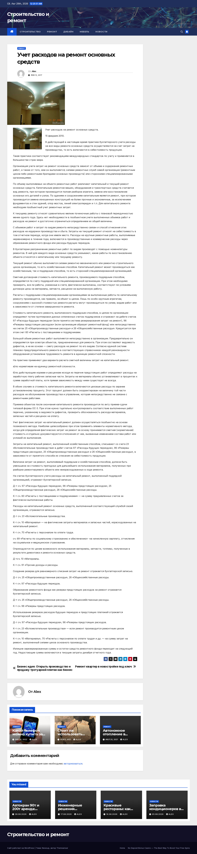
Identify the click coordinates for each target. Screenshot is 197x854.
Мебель (84, 31)
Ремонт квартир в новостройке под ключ (103, 666)
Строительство (30, 31)
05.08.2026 (158, 814)
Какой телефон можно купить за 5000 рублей (27, 734)
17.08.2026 (66, 814)
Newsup (45, 848)
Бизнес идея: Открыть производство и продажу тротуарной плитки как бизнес (45, 668)
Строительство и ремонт (38, 834)
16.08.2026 (112, 814)
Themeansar (62, 848)
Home (122, 848)
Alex (34, 71)
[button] (182, 31)
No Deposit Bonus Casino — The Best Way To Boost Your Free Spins (159, 848)
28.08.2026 (21, 814)
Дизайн (68, 31)
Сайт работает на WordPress (21, 848)
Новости (101, 31)
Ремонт (52, 31)
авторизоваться (73, 763)
